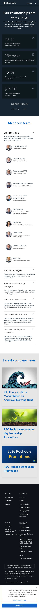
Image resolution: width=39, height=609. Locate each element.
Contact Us (8, 500)
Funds (21, 555)
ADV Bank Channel (26, 551)
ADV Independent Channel (25, 547)
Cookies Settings (25, 530)
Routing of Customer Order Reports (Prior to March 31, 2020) (26, 541)
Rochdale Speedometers (10, 530)
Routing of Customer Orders (26, 535)
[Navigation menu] (36, 3)
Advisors (22, 497)
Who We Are (9, 497)
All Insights (8, 526)
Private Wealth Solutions (24, 515)
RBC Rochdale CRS (26, 558)
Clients (22, 500)
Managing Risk (24, 511)
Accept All (19, 605)
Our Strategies (24, 504)
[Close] (37, 587)
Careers (7, 504)
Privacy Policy (24, 527)
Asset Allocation (25, 507)
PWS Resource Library (12, 534)
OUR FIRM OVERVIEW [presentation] (19, 104)
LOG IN (29, 3)
